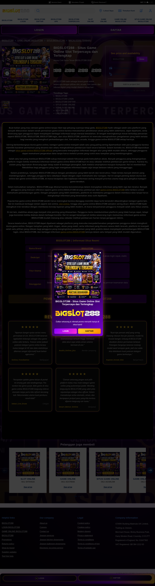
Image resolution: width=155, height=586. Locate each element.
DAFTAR (89, 331)
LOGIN (66, 331)
